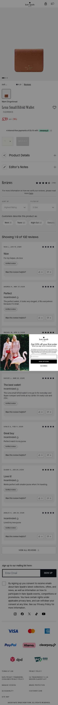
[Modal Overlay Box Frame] (29, 352)
